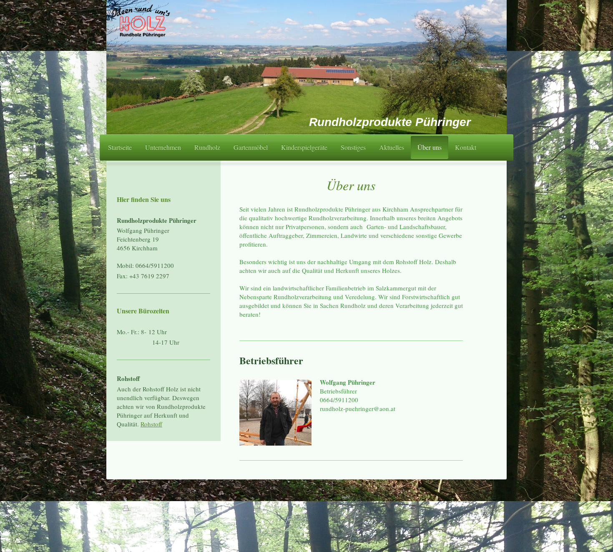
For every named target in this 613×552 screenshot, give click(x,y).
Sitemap (182, 508)
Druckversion (150, 508)
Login (482, 508)
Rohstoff (151, 424)
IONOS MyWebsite (178, 535)
